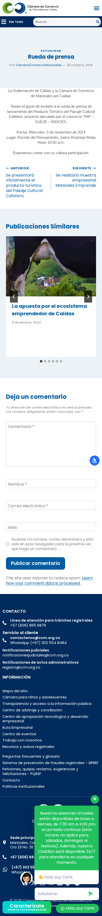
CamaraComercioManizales (39, 65)
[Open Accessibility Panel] (95, 460)
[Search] (98, 22)
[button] (12, 21)
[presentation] (51, 266)
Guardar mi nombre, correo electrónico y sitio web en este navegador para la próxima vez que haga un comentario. (52, 544)
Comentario (21, 426)
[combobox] (64, 22)
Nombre (17, 484)
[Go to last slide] (14, 297)
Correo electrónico (28, 506)
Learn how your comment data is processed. (49, 580)
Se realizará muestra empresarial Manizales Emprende (75, 177)
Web (12, 527)
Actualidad (51, 51)
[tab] (41, 361)
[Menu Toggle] (97, 8)
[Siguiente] (88, 297)
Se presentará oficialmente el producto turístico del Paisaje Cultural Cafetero (24, 182)
